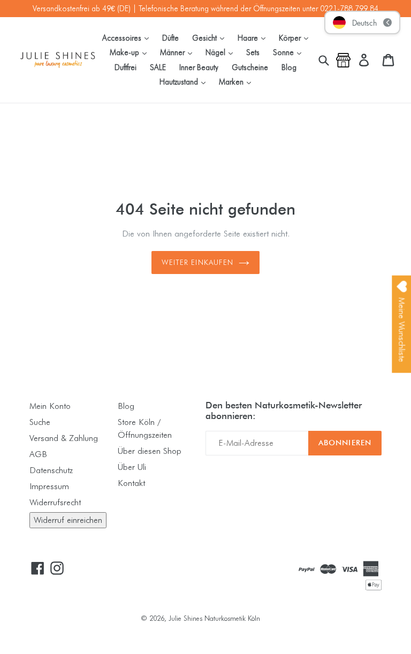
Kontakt (131, 483)
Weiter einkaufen (198, 262)
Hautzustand (185, 81)
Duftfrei (125, 67)
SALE (158, 67)
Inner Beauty (198, 67)
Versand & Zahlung (63, 438)
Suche (39, 422)
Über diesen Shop (149, 451)
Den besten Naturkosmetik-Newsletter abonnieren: (284, 410)
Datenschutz (51, 470)
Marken (237, 81)
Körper (296, 37)
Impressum (49, 486)
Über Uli (132, 467)
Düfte (170, 37)
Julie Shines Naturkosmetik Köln (214, 618)
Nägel (222, 52)
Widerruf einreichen (68, 520)
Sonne (290, 52)
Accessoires (128, 37)
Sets (253, 52)
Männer (178, 52)
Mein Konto (50, 406)
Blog (288, 67)
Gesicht (211, 37)
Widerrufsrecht (55, 502)
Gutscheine (250, 67)
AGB (38, 454)
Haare (254, 37)
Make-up (131, 52)
